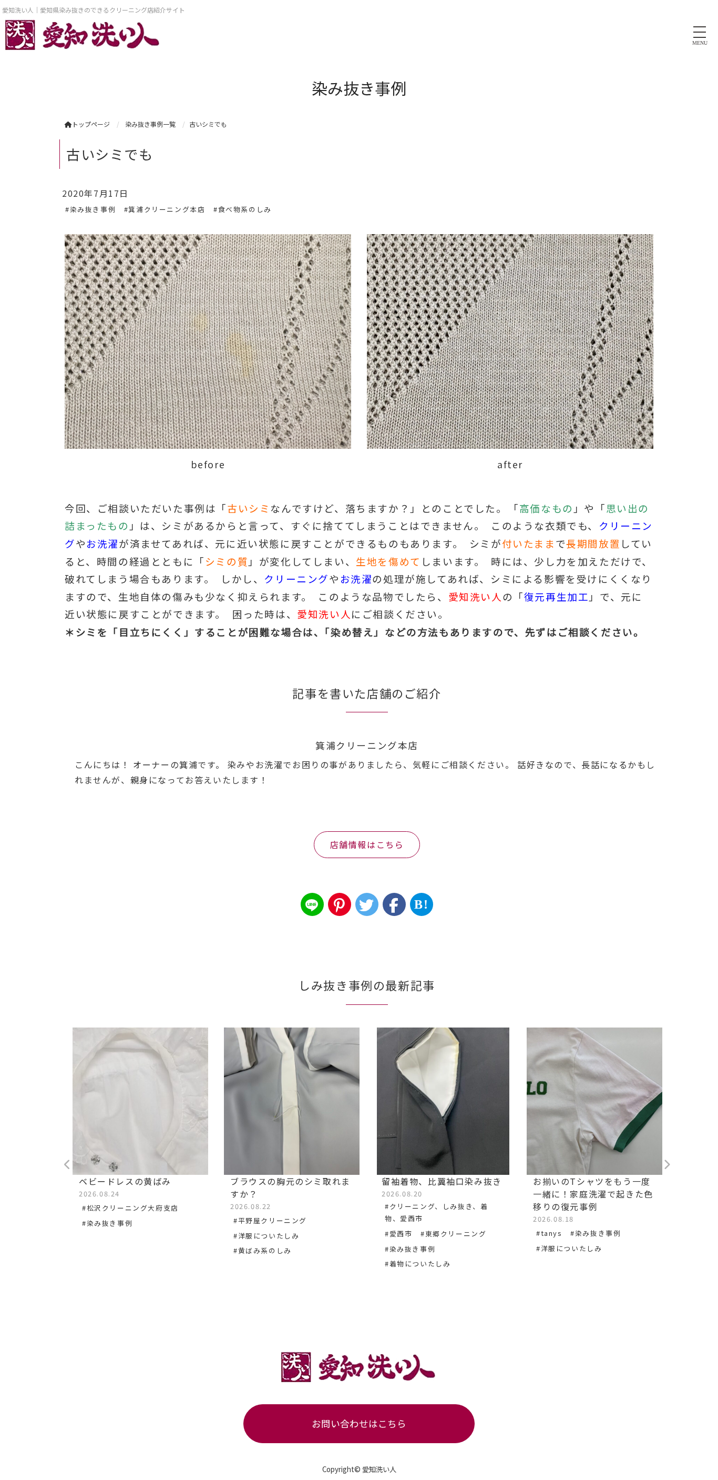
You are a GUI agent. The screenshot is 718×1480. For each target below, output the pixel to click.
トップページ (91, 123)
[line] (312, 904)
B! (421, 904)
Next (666, 1165)
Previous (67, 1165)
